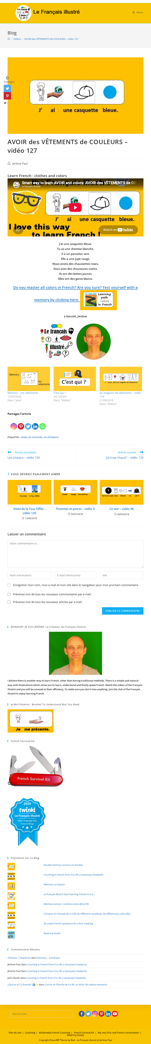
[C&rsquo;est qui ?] (75, 379)
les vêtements (51, 437)
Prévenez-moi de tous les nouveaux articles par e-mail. (47, 602)
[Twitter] (28, 423)
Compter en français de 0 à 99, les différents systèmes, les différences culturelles (87, 913)
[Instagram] (13, 423)
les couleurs (35, 437)
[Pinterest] (21, 423)
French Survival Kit (84, 1032)
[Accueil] (9, 39)
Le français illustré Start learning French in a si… (69, 894)
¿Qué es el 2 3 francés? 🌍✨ (23, 984)
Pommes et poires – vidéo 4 (75, 509)
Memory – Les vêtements (23, 393)
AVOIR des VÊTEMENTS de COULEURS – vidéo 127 (51, 39)
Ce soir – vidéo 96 (121, 509)
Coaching (30, 1032)
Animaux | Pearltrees (19, 957)
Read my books (52, 933)
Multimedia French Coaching (54, 1032)
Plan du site (15, 1032)
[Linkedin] (35, 423)
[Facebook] (82, 1014)
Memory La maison (54, 884)
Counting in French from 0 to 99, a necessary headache (73, 874)
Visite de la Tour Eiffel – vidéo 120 (29, 511)
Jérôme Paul (20, 163)
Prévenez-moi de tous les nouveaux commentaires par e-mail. (52, 594)
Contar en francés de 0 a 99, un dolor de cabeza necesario (76, 984)
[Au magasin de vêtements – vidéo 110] (121, 379)
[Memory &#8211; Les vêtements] (29, 379)
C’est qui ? (60, 393)
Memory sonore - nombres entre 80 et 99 (66, 904)
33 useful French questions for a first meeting (68, 923)
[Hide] (5, 103)
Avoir (24, 437)
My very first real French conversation (118, 1032)
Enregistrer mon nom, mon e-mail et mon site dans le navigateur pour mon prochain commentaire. (76, 585)
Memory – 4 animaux (48, 957)
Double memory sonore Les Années (63, 865)
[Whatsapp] (42, 423)
